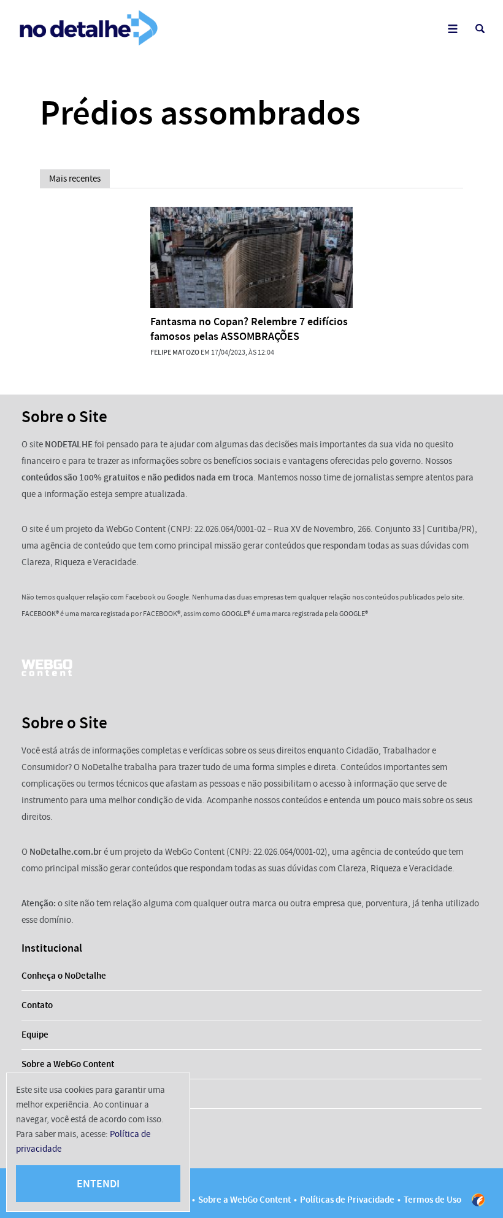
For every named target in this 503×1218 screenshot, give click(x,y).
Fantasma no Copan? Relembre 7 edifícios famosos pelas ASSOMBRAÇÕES (249, 329)
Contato (37, 1005)
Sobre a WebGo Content (67, 1064)
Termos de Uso (432, 1199)
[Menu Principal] (452, 28)
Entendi (98, 1183)
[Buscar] (480, 28)
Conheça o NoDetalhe (63, 975)
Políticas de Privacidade (347, 1199)
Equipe (34, 1034)
